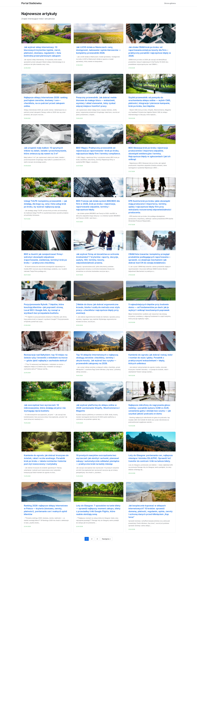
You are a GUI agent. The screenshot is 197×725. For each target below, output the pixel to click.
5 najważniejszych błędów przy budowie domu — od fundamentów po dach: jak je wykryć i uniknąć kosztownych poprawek (148, 307)
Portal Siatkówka (31, 3)
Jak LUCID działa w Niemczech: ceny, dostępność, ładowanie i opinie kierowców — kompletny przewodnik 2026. (98, 50)
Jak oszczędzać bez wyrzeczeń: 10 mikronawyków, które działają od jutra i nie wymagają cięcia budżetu (45, 408)
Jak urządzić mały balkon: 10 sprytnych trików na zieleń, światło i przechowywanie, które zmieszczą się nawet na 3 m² (45, 151)
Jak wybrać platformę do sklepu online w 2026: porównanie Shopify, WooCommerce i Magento (98, 408)
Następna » (106, 539)
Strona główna (170, 3)
